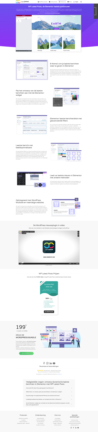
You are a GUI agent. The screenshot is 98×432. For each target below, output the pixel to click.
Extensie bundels (74, 420)
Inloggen (76, 1)
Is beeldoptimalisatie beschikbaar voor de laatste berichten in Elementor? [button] (43, 399)
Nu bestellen (49, 311)
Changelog (23, 420)
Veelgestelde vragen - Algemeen (23, 423)
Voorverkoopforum (40, 421)
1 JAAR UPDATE (46, 303)
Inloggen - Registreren (57, 423)
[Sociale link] (71, 427)
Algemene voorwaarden (23, 418)
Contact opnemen (57, 424)
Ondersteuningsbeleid (40, 420)
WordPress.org (59, 374)
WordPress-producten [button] (43, 1)
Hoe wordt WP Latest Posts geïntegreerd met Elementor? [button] (40, 388)
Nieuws (70, 1)
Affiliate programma (75, 425)
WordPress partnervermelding (74, 423)
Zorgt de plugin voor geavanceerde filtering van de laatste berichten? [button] (43, 395)
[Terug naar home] (22, 2)
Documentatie (40, 423)
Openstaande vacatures (57, 421)
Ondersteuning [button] (63, 1)
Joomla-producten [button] (54, 1)
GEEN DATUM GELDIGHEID (48, 307)
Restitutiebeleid (58, 420)
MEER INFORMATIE (25, 353)
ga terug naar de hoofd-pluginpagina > (52, 13)
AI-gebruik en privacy (40, 424)
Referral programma (23, 421)
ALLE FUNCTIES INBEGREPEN (48, 302)
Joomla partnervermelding (75, 421)
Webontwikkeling (40, 418)
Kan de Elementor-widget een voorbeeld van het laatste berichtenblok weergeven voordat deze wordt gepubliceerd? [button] (48, 404)
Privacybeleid (57, 418)
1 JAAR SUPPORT (47, 304)
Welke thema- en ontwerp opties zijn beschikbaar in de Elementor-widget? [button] (44, 391)
